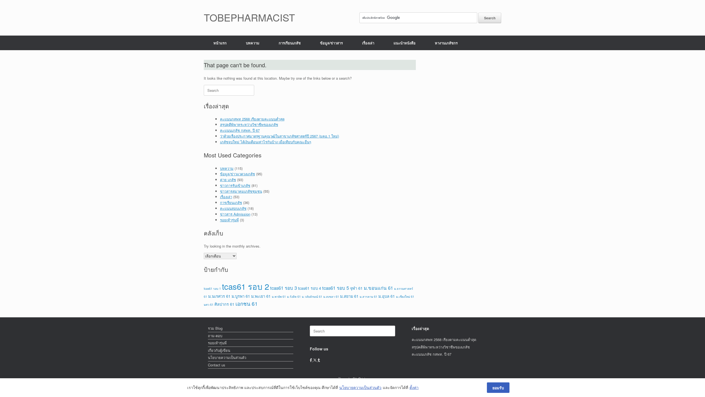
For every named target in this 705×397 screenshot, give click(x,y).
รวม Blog (215, 328)
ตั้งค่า (414, 387)
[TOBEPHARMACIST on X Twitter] (315, 360)
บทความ (252, 42)
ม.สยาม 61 (349, 296)
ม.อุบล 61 (386, 296)
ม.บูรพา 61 (241, 296)
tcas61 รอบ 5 (335, 288)
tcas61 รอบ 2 (245, 286)
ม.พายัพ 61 (279, 296)
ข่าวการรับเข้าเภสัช (235, 185)
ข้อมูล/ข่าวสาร (331, 42)
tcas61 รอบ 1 (212, 288)
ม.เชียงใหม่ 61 (405, 296)
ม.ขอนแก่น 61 (378, 288)
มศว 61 (208, 304)
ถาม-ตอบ (215, 335)
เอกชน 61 (246, 303)
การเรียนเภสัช (290, 42)
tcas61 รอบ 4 (309, 288)
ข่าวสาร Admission (235, 214)
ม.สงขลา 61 (331, 296)
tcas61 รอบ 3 (283, 288)
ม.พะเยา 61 (261, 296)
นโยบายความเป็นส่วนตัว (227, 357)
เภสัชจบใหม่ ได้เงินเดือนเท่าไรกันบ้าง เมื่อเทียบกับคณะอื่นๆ (265, 141)
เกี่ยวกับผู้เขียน (219, 350)
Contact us (216, 365)
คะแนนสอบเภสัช (233, 208)
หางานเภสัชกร (446, 42)
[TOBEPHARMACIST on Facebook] (311, 360)
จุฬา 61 (356, 288)
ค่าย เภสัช (228, 179)
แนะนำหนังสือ (405, 42)
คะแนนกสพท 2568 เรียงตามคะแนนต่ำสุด (252, 119)
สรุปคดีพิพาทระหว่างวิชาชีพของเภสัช (249, 124)
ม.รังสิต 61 (294, 296)
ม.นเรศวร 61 (219, 296)
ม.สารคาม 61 (368, 296)
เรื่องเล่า (368, 42)
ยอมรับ (498, 387)
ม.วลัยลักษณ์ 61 (312, 296)
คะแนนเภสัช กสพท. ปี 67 (240, 130)
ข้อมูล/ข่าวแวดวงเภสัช (237, 173)
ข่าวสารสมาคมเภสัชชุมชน (241, 191)
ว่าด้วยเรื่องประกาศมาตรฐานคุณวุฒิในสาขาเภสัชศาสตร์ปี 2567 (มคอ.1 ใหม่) (279, 136)
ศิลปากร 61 (224, 304)
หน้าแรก (220, 42)
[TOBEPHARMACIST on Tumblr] (319, 360)
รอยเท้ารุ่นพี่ (229, 219)
